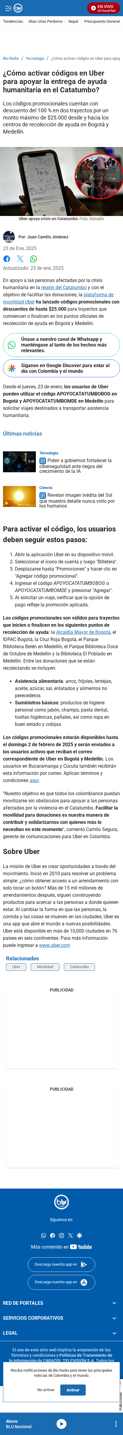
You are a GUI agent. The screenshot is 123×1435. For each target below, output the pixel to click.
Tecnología (35, 58)
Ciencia (45, 487)
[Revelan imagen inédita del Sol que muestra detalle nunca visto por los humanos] (19, 496)
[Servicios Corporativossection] (114, 1318)
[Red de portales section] (114, 1303)
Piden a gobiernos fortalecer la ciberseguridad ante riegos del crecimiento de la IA (75, 466)
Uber (16, 967)
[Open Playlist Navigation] (116, 1424)
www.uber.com (54, 945)
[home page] (61, 1202)
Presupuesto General (102, 21)
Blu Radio (11, 58)
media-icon (61, 1424)
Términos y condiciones (33, 1355)
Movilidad (45, 967)
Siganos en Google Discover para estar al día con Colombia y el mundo (65, 368)
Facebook (6, 262)
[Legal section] (114, 1333)
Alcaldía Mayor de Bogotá (83, 632)
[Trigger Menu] (8, 8)
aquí (34, 780)
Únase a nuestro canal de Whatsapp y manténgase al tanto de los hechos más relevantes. (64, 344)
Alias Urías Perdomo (45, 21)
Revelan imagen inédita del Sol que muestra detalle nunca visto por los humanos (77, 500)
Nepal (73, 21)
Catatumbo (79, 967)
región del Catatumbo (64, 287)
